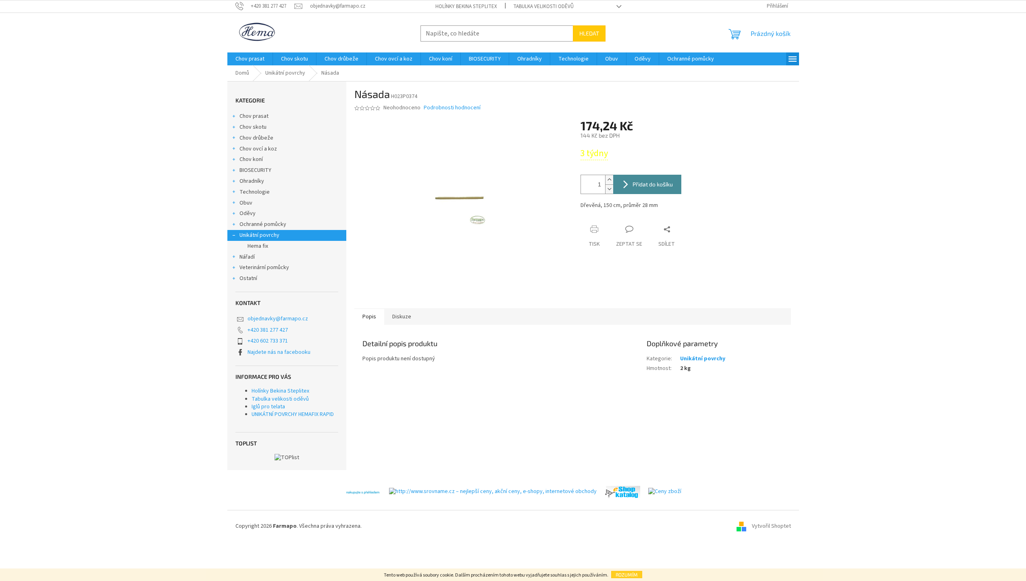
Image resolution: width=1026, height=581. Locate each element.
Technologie (254, 192)
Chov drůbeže (256, 138)
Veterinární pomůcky (264, 267)
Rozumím (627, 574)
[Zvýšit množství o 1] (609, 179)
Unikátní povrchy (259, 235)
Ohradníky (251, 181)
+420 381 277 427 (268, 330)
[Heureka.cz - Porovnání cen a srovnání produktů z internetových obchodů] (363, 492)
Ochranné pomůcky (262, 224)
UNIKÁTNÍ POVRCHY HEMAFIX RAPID (293, 414)
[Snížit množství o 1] (609, 189)
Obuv (245, 203)
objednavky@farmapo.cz (278, 319)
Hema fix (258, 246)
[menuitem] (250, 58)
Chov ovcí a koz (258, 149)
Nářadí (247, 257)
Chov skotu (252, 127)
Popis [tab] (369, 317)
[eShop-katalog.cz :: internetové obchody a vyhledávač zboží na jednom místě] (622, 492)
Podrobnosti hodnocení (452, 108)
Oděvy (247, 213)
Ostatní (248, 278)
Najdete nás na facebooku (279, 352)
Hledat (589, 33)
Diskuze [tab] (401, 317)
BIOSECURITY (255, 170)
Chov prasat (253, 116)
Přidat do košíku (653, 184)
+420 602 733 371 (268, 341)
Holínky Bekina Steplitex (466, 6)
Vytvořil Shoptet (771, 526)
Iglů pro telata (268, 407)
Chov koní (251, 159)
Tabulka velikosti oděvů (543, 6)
